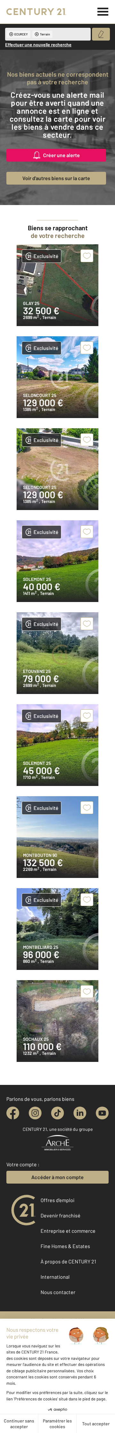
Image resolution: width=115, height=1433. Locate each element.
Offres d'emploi (57, 1200)
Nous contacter (58, 1292)
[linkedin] (79, 1113)
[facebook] (12, 1113)
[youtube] (102, 1113)
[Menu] (103, 12)
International (55, 1277)
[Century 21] (36, 12)
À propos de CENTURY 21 (68, 1261)
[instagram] (35, 1113)
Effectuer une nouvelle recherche (38, 44)
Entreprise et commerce (68, 1231)
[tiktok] (57, 1113)
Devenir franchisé (60, 1215)
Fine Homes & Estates (65, 1246)
